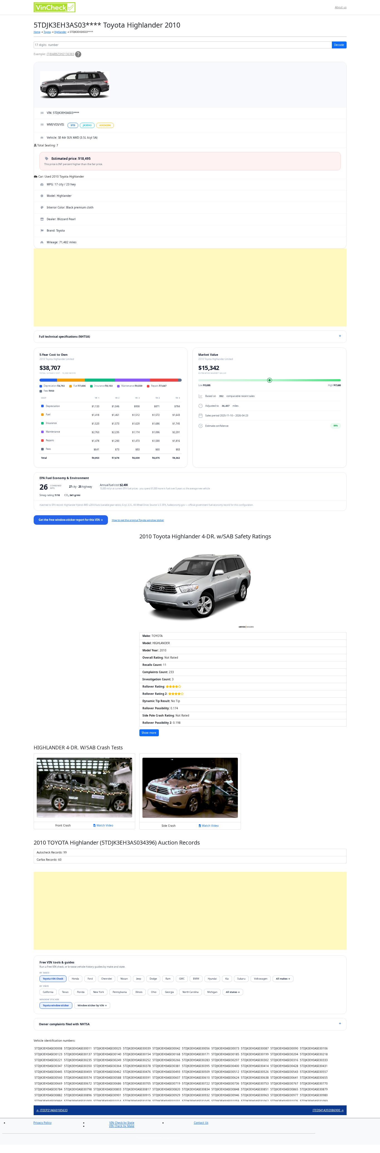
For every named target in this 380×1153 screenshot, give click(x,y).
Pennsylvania (120, 991)
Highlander (60, 31)
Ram (168, 978)
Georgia (169, 991)
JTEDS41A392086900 (328, 1110)
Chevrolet (106, 978)
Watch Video (104, 825)
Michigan (212, 991)
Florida (81, 991)
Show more (149, 733)
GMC (181, 978)
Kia (227, 978)
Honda (75, 978)
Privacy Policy (42, 1123)
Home (37, 31)
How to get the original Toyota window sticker (138, 520)
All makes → (283, 978)
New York (98, 991)
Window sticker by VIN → (92, 1005)
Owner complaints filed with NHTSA (64, 1024)
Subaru (241, 978)
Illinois (138, 991)
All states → (233, 991)
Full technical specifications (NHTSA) (64, 336)
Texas (65, 991)
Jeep (138, 978)
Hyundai (212, 978)
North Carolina (190, 991)
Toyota (47, 31)
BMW (196, 978)
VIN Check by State (121, 1123)
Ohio (153, 991)
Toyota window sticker (56, 1005)
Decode (339, 45)
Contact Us (201, 1123)
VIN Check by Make (121, 1126)
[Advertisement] (190, 288)
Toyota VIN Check (53, 978)
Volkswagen (260, 978)
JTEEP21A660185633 (52, 1110)
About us (341, 7)
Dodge (153, 978)
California (48, 991)
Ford (90, 978)
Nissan (124, 978)
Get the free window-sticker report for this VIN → (71, 520)
